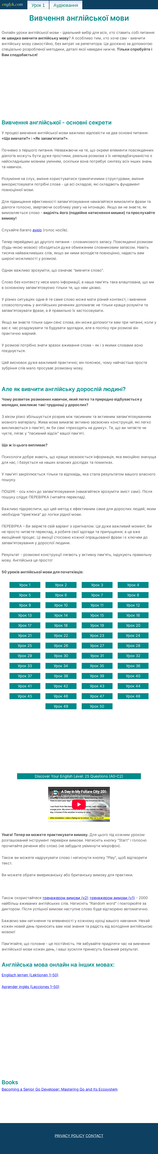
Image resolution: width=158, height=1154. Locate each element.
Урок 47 (97, 696)
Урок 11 (97, 605)
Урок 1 (24, 585)
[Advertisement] (79, 89)
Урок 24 (133, 635)
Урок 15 (97, 615)
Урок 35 (97, 666)
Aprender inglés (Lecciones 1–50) (30, 987)
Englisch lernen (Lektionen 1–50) (30, 975)
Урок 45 (25, 696)
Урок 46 (61, 696)
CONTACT (94, 1136)
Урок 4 (133, 585)
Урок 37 (25, 676)
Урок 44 (133, 686)
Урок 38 (61, 676)
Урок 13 (25, 615)
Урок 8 (133, 595)
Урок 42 (61, 686)
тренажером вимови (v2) (65, 898)
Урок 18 (61, 625)
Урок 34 (61, 666)
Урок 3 (97, 585)
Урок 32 (133, 656)
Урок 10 (61, 605)
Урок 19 (97, 625)
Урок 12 (133, 605)
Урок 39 (97, 676)
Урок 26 (61, 645)
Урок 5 (25, 595)
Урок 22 (61, 635)
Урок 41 (25, 686)
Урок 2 (61, 585)
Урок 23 (97, 635)
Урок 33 (25, 666)
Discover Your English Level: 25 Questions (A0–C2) (79, 776)
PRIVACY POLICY (70, 1136)
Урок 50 (97, 706)
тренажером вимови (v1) (112, 898)
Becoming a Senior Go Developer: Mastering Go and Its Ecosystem (60, 1089)
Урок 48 (133, 696)
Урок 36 (133, 666)
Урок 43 (97, 686)
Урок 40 (133, 676)
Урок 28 (133, 645)
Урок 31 (97, 656)
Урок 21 (25, 635)
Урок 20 (133, 625)
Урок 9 (25, 605)
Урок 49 (61, 706)
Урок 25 (25, 645)
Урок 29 (25, 656)
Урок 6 (61, 595)
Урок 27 (97, 645)
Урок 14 (61, 615)
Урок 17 (24, 625)
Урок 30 (61, 656)
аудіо (37, 230)
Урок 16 (133, 615)
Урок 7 (97, 595)
